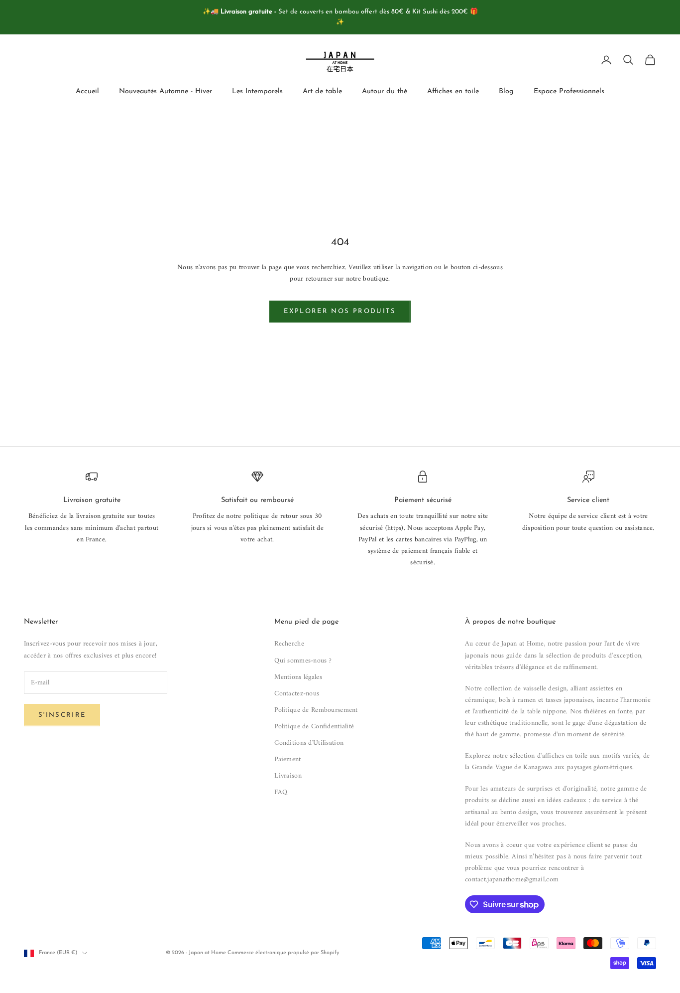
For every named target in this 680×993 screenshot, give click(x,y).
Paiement (287, 759)
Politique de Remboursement (315, 710)
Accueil (87, 91)
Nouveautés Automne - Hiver (165, 91)
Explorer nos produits (340, 311)
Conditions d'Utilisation (308, 743)
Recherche (289, 644)
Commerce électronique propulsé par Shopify (283, 953)
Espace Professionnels (569, 91)
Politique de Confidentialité (314, 726)
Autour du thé (384, 91)
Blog (506, 91)
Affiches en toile (453, 91)
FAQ (280, 792)
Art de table (322, 91)
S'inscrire (62, 715)
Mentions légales (298, 677)
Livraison (288, 776)
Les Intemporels (257, 91)
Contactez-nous (296, 693)
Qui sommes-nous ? (303, 661)
